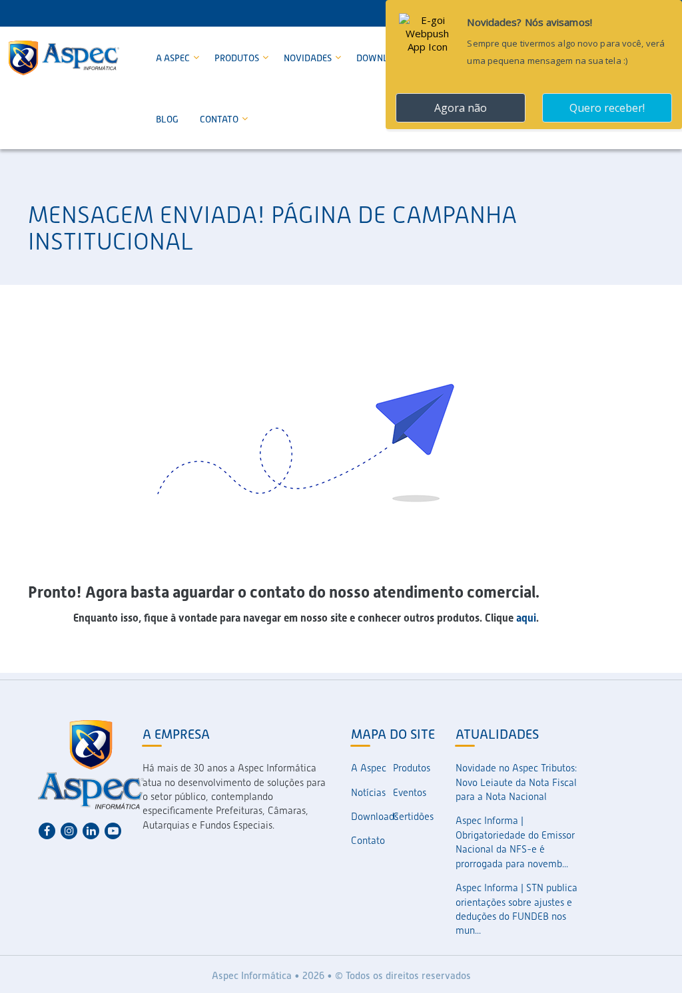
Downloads (372, 817)
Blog (167, 119)
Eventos (409, 793)
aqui (526, 618)
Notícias (368, 793)
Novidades (309, 58)
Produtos (237, 58)
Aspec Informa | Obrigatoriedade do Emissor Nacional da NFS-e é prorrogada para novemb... (515, 842)
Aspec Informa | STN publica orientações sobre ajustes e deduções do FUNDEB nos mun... (516, 909)
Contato (220, 119)
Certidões (413, 817)
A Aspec (174, 58)
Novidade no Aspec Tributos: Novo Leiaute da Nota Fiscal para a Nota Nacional (516, 782)
